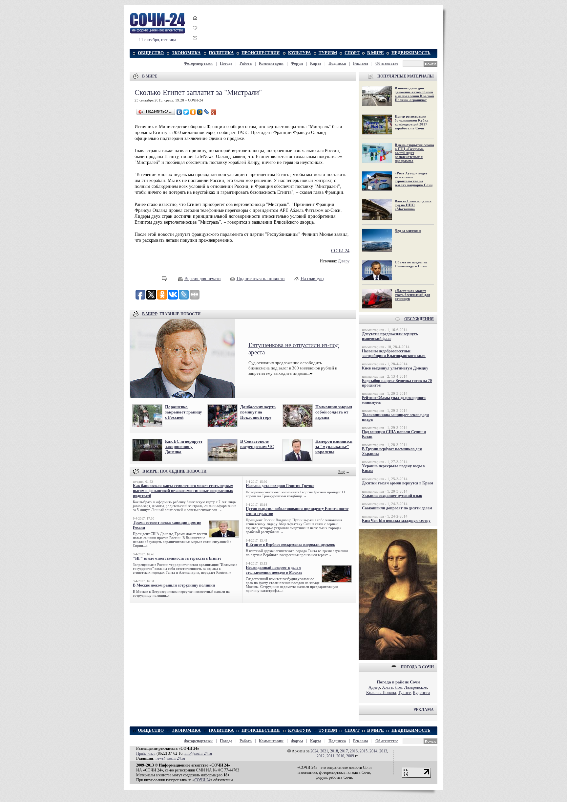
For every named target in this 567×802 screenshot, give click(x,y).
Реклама (360, 63)
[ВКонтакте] (179, 112)
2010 (340, 756)
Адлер (374, 687)
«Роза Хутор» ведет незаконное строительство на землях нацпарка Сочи (413, 179)
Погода (226, 63)
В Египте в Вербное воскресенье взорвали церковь (290, 544)
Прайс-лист (145, 753)
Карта (315, 63)
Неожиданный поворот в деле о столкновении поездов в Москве (274, 570)
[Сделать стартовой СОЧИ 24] (195, 23)
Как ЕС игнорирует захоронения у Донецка (183, 446)
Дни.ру (343, 261)
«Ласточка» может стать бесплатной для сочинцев (412, 295)
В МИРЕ (375, 52)
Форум (297, 63)
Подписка (337, 63)
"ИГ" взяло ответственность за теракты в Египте (177, 558)
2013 (383, 751)
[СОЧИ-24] (157, 32)
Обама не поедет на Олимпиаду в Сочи (411, 264)
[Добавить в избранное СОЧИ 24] (195, 33)
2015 (364, 751)
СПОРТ (352, 52)
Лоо (398, 687)
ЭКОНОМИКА (186, 52)
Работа (246, 63)
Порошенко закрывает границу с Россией (183, 412)
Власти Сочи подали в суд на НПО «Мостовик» (413, 205)
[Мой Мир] (200, 112)
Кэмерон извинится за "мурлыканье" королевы (333, 446)
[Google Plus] (213, 112)
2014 (373, 751)
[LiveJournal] (206, 112)
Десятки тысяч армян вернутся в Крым (397, 483)
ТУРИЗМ (328, 52)
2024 (314, 751)
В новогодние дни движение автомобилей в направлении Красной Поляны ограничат (414, 94)
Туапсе (404, 692)
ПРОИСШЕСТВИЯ (261, 52)
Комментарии (271, 63)
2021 (324, 751)
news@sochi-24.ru (170, 758)
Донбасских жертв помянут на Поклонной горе (258, 412)
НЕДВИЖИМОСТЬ (410, 52)
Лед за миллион (408, 231)
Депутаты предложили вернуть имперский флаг (390, 336)
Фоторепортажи (198, 63)
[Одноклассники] (193, 112)
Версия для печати (202, 278)
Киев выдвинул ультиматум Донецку (395, 368)
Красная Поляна (381, 692)
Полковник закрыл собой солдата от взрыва (333, 412)
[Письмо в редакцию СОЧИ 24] (195, 38)
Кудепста (421, 692)
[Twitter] (186, 112)
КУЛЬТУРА (299, 52)
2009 (350, 756)
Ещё (341, 472)
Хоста (387, 687)
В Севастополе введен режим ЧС (257, 444)
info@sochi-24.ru (198, 753)
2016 (354, 751)
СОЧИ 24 (340, 250)
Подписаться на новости (261, 278)
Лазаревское (415, 687)
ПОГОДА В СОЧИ (417, 667)
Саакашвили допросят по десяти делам (397, 508)
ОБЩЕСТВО (151, 52)
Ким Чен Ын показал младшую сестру (396, 520)
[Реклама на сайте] (398, 658)
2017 (344, 751)
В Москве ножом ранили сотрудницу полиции (174, 585)
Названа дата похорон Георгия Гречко (280, 485)
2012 (321, 756)
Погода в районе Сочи (398, 681)
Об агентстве (386, 63)
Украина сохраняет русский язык (392, 495)
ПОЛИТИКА (221, 52)
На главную (312, 278)
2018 (334, 751)
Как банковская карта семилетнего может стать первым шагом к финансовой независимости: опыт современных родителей (183, 490)
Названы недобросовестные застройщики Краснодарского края (394, 353)
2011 (330, 756)
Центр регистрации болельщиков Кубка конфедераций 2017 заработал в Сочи (412, 122)
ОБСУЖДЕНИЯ (419, 319)
